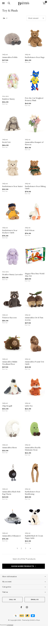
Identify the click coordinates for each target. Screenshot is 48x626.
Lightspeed (10, 625)
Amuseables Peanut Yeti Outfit (34, 363)
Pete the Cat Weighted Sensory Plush (34, 99)
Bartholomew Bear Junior (12, 186)
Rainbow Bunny (8, 99)
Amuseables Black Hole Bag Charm (11, 493)
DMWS (32, 620)
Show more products (22, 566)
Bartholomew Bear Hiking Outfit (35, 187)
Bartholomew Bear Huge (35, 57)
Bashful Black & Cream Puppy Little (34, 537)
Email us (34, 599)
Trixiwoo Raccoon (9, 318)
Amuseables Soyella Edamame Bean (32, 448)
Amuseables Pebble (10, 57)
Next (30, 548)
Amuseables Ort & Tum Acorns (34, 319)
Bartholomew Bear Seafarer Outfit (9, 231)
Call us (12, 599)
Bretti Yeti (6, 142)
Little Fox (29, 406)
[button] (3, 3)
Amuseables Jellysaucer (11, 536)
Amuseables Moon (9, 447)
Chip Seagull (7, 406)
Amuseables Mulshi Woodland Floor (9, 363)
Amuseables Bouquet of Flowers (34, 143)
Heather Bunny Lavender (12, 274)
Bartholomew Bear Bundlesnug (32, 493)
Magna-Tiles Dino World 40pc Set (34, 275)
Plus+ (38, 620)
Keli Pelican (29, 230)
